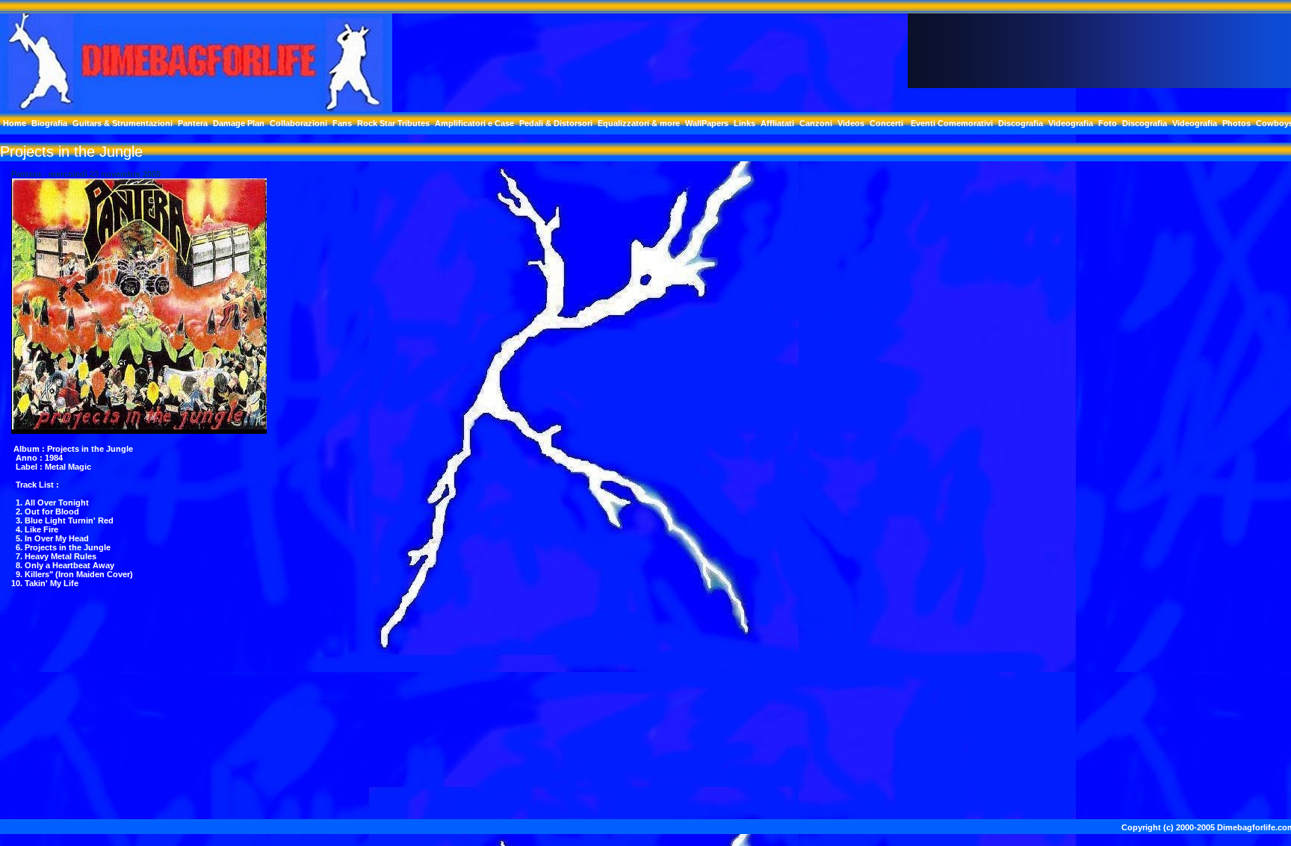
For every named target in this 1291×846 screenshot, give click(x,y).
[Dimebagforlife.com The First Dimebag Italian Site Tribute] (196, 108)
